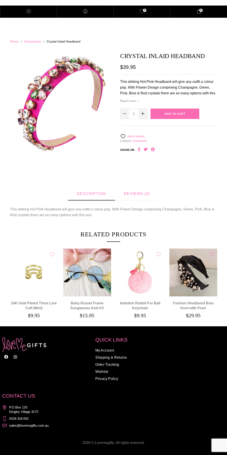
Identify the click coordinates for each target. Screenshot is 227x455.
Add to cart (174, 113)
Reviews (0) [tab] (137, 194)
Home (14, 41)
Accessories (32, 41)
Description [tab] (91, 194)
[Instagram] (15, 357)
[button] (34, 266)
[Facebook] (6, 357)
